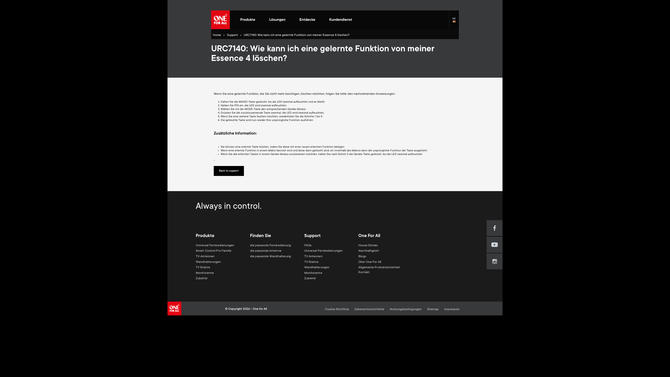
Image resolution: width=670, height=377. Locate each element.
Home (217, 35)
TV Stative (203, 267)
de (455, 21)
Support (232, 35)
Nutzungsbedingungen (406, 309)
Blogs (362, 256)
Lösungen (277, 20)
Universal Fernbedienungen (215, 245)
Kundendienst (340, 20)
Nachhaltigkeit (368, 251)
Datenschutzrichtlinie (369, 309)
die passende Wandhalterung (270, 256)
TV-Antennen (205, 256)
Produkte (247, 20)
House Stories (368, 245)
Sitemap (433, 309)
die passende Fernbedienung (270, 245)
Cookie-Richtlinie (337, 309)
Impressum (452, 309)
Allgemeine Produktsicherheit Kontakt (379, 270)
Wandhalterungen (208, 262)
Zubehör (202, 278)
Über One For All (369, 262)
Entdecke (307, 20)
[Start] (220, 19)
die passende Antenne (265, 251)
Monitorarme (205, 273)
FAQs (307, 245)
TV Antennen (313, 256)
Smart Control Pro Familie (214, 251)
